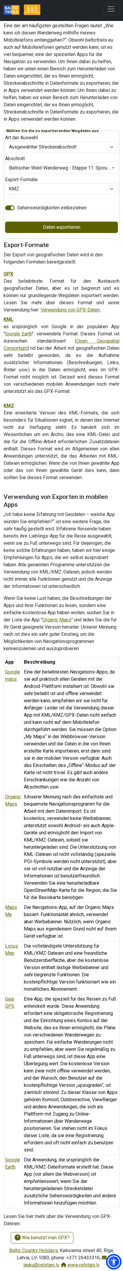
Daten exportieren (61, 227)
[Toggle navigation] (111, 9)
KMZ (9, 405)
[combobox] (61, 168)
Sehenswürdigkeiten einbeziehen (52, 208)
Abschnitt (15, 158)
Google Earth (18, 334)
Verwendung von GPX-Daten (70, 310)
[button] (113, 1261)
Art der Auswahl (21, 137)
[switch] (10, 207)
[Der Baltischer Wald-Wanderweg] (32, 10)
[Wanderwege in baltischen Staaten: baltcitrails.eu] (14, 10)
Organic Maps (56, 620)
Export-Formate (21, 179)
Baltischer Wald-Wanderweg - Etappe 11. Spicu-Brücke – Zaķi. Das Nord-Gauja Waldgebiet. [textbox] (59, 168)
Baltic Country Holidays (33, 1250)
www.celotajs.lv (83, 1265)
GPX (8, 274)
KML (8, 319)
